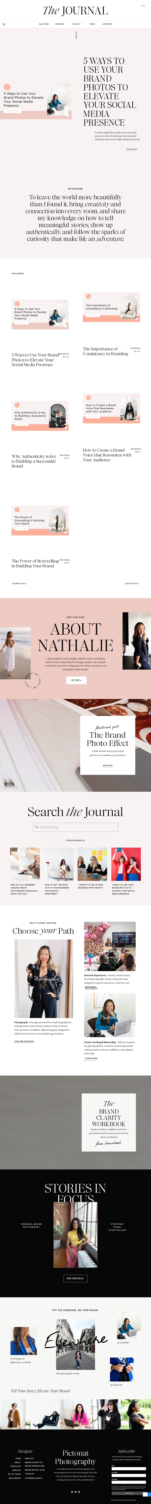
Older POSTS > (132, 584)
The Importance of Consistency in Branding (105, 351)
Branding (76, 35)
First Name (114, 1472)
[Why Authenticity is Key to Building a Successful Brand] (40, 416)
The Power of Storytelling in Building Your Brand (35, 563)
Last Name (114, 1479)
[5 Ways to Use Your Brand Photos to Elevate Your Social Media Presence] (36, 100)
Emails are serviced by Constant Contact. (119, 1489)
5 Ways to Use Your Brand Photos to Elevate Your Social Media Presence (109, 92)
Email (113, 1465)
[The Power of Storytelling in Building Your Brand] (40, 520)
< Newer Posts (18, 584)
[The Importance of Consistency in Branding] (111, 307)
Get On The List (129, 1493)
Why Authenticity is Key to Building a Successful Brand (34, 461)
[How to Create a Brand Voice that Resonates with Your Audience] (111, 408)
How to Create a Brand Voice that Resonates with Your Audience (107, 455)
